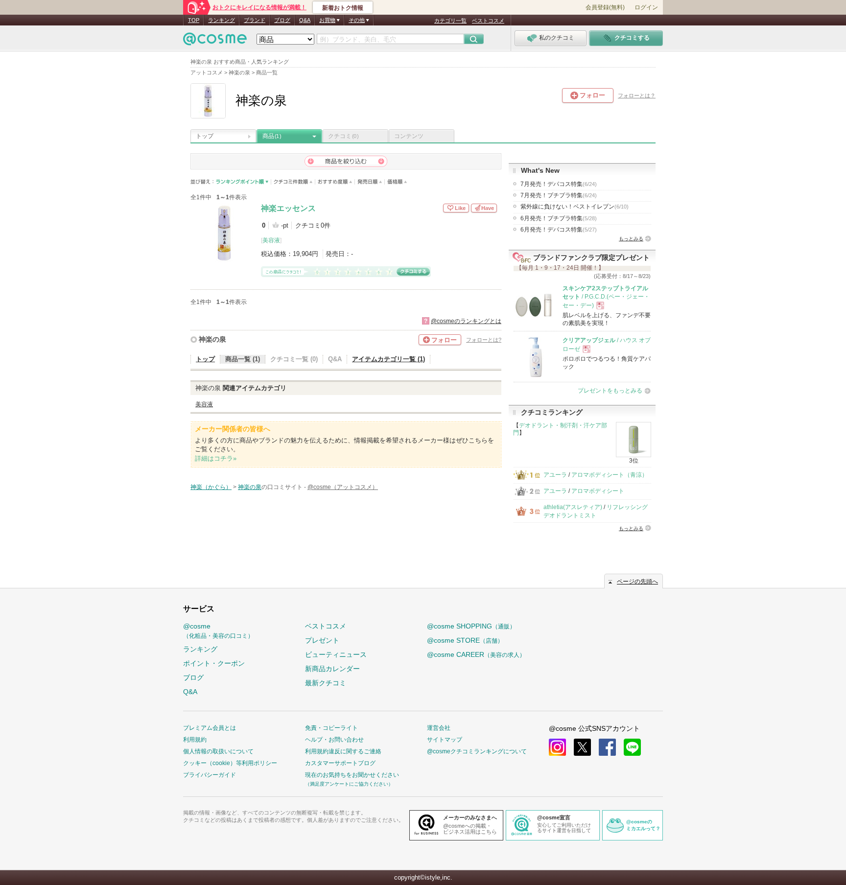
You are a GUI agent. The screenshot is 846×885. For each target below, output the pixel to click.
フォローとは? (483, 340)
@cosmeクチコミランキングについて (477, 751)
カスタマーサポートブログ (340, 763)
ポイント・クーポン (214, 663)
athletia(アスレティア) (572, 507)
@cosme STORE (465, 640)
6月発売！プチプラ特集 (558, 218)
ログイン (646, 7)
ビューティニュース (336, 654)
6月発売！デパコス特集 (558, 229)
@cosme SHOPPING (471, 626)
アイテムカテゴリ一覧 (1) (388, 359)
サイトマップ (444, 739)
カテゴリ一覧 (450, 20)
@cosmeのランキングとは (466, 321)
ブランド (254, 20)
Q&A (304, 20)
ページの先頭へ (637, 581)
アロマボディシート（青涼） (609, 474)
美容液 (271, 240)
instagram (557, 747)
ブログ (282, 20)
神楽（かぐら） (211, 487)
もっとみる (631, 238)
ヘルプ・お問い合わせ (334, 739)
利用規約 (195, 739)
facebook (607, 747)
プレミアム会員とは (209, 727)
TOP (193, 20)
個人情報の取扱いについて (218, 751)
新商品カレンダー (332, 669)
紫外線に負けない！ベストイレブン (574, 206)
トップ (204, 136)
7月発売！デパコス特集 (558, 184)
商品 (271, 136)
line (632, 747)
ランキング (221, 20)
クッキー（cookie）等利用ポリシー (230, 763)
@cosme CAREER (476, 654)
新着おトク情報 (342, 7)
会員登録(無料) (605, 7)
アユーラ (555, 474)
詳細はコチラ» (215, 458)
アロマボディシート (597, 491)
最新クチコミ (325, 683)
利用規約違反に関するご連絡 (343, 751)
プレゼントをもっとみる (610, 390)
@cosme (218, 630)
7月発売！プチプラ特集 (558, 195)
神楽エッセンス (288, 208)
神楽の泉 (212, 339)
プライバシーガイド (209, 774)
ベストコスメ (488, 20)
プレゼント (322, 640)
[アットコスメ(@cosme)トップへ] (215, 41)
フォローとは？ (637, 95)
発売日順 (370, 182)
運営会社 (438, 727)
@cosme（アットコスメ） (342, 487)
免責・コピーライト (331, 727)
